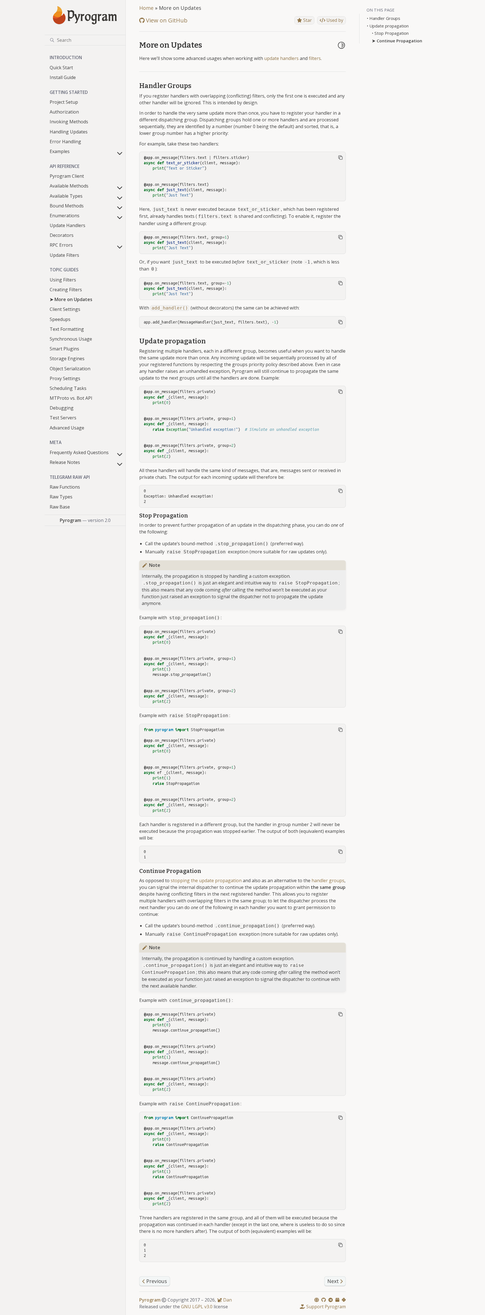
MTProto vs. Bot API (71, 398)
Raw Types (61, 497)
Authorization (64, 112)
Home (146, 7)
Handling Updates (69, 132)
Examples (60, 151)
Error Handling (65, 141)
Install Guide (63, 77)
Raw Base (60, 507)
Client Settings (65, 309)
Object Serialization (70, 369)
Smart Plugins (64, 349)
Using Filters (63, 280)
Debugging (62, 408)
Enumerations (64, 215)
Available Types (66, 196)
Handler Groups (384, 18)
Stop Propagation (391, 33)
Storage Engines (67, 358)
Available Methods (69, 186)
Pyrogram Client (67, 176)
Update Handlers (67, 225)
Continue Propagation (399, 40)
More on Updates (73, 299)
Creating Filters (66, 289)
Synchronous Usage (71, 339)
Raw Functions (65, 487)
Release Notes (65, 462)
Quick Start (61, 67)
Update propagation (389, 26)
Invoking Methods (69, 122)
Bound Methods (67, 206)
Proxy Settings (65, 378)
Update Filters (64, 255)
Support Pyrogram (325, 1307)
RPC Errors (61, 245)
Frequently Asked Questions (79, 452)
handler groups (328, 880)
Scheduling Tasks (68, 388)
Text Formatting (67, 329)
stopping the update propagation (206, 880)
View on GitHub (166, 20)
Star (307, 20)
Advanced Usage (67, 428)
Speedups (60, 319)
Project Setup (64, 102)
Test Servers (63, 418)
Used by (334, 20)
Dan (227, 1300)
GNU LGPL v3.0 (196, 1307)
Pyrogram (150, 1300)
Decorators (62, 235)
